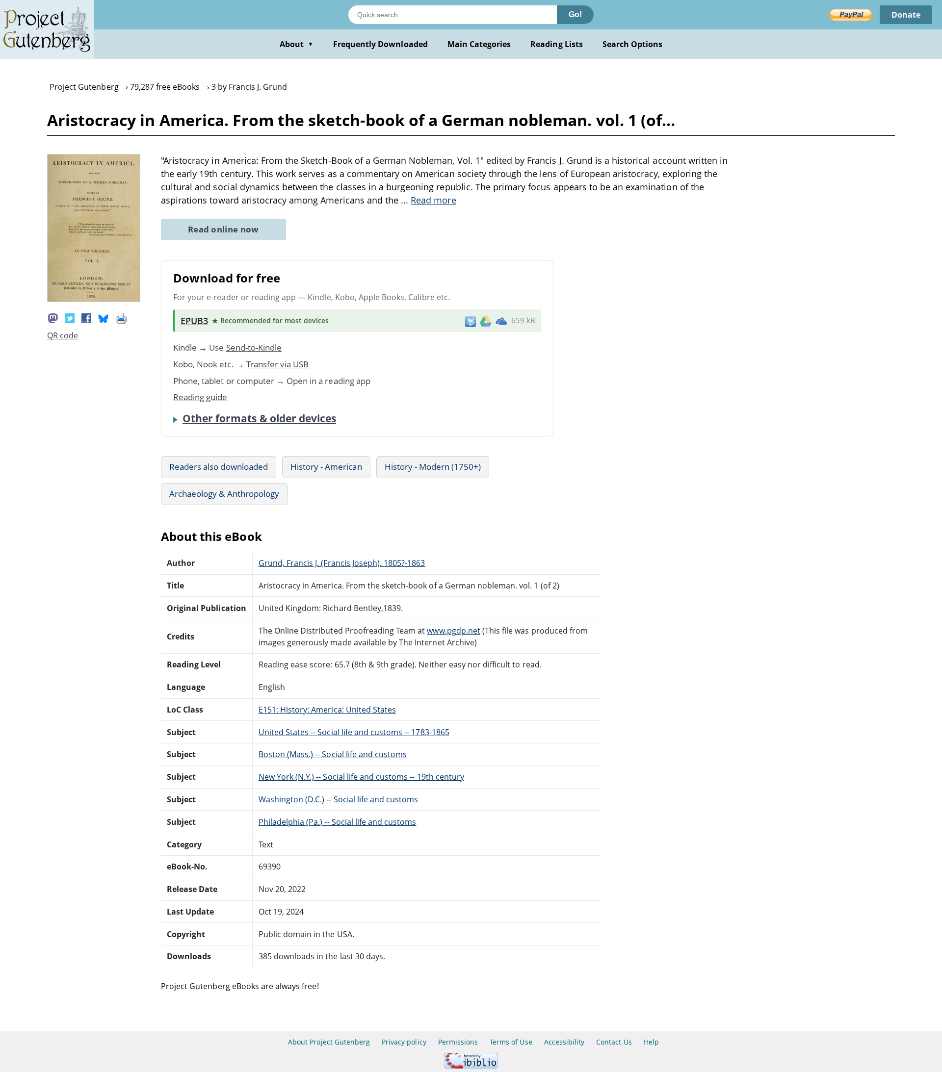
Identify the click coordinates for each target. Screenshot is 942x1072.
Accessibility (564, 1041)
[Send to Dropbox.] (470, 321)
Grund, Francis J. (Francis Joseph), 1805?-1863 (342, 563)
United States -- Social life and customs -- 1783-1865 (354, 732)
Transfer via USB (277, 364)
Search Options (632, 44)
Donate (905, 14)
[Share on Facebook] (86, 317)
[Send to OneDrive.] (501, 320)
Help (651, 1041)
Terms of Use (511, 1041)
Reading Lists (556, 44)
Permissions (458, 1041)
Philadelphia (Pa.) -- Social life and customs (338, 822)
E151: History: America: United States (327, 709)
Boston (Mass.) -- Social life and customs (333, 754)
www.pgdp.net (453, 630)
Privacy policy (404, 1041)
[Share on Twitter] (70, 317)
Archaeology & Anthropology (224, 493)
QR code (62, 335)
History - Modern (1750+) (433, 466)
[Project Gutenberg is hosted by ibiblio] (471, 1066)
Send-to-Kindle (254, 347)
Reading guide (200, 397)
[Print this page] (121, 317)
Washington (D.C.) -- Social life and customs (339, 799)
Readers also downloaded (218, 466)
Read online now (223, 229)
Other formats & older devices (259, 418)
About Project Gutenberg (329, 1041)
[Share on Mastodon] (53, 317)
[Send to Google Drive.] (486, 321)
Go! (575, 14)
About (297, 44)
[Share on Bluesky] (103, 317)
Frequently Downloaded (380, 44)
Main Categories (479, 44)
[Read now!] (93, 299)
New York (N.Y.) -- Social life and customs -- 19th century (361, 776)
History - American (326, 466)
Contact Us (613, 1041)
